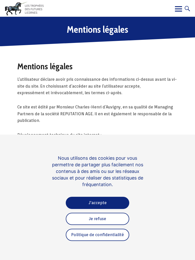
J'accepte (98, 202)
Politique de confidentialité (97, 234)
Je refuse (97, 218)
